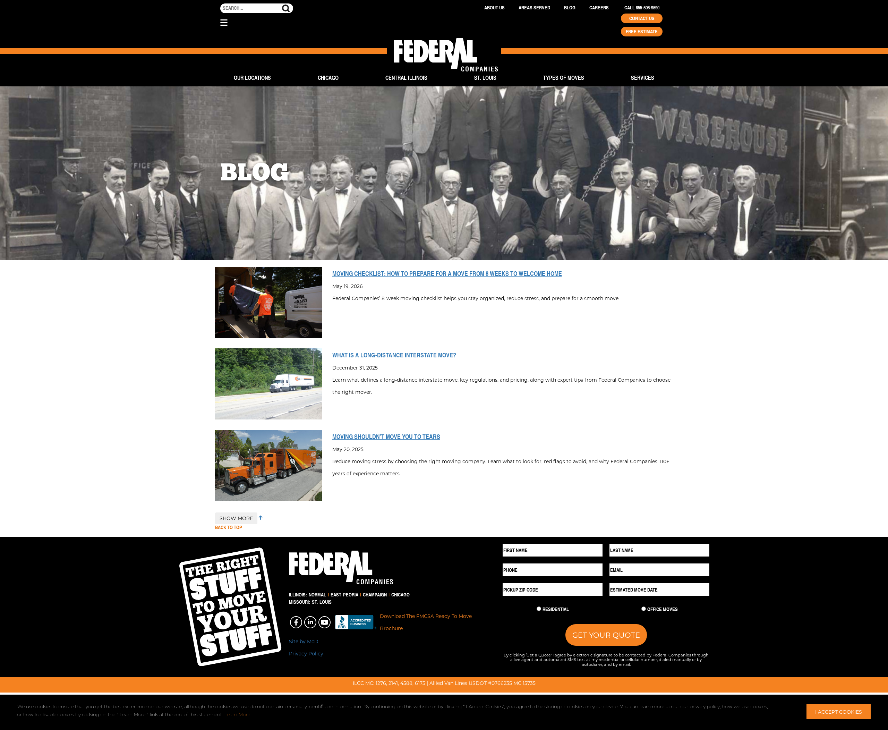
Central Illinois (406, 78)
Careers (599, 7)
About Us (494, 7)
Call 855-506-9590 (641, 7)
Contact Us (642, 18)
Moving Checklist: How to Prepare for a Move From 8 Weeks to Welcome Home (447, 273)
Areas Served (534, 7)
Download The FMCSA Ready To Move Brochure (426, 622)
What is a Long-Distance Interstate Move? (394, 354)
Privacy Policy (306, 653)
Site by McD (303, 641)
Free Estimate (642, 31)
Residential (556, 609)
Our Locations (252, 78)
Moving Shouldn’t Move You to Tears (386, 436)
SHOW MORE (236, 518)
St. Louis (485, 78)
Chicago (328, 78)
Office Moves (662, 609)
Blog (569, 7)
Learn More (237, 714)
